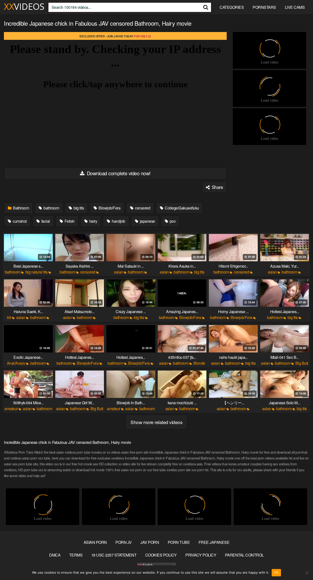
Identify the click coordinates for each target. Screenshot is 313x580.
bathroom (51, 208)
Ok (276, 572)
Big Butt (301, 363)
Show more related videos (156, 422)
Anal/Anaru (16, 363)
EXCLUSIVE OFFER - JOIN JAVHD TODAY (115, 36)
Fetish (69, 221)
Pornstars (264, 7)
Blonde (199, 363)
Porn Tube (179, 542)
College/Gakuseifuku (181, 208)
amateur (11, 408)
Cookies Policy (161, 555)
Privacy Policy (200, 555)
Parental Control (244, 555)
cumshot (19, 221)
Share (217, 187)
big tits (78, 208)
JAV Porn (149, 542)
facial (45, 221)
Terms (76, 555)
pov (172, 221)
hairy (92, 221)
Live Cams (295, 7)
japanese (147, 221)
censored (142, 208)
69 (9, 317)
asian (118, 272)
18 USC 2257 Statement (114, 555)
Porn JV (123, 542)
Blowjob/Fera (109, 208)
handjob (118, 221)
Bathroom (20, 208)
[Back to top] (299, 564)
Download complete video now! (118, 173)
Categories (232, 7)
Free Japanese (214, 542)
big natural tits (36, 272)
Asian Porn (95, 542)
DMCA (54, 555)
